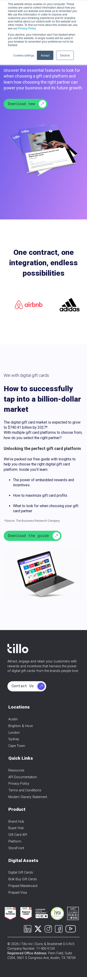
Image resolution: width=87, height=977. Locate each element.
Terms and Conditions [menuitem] (24, 790)
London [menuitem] (14, 733)
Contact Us (24, 685)
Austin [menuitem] (13, 719)
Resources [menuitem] (16, 770)
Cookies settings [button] (23, 55)
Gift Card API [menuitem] (17, 835)
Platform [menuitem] (14, 841)
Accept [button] (45, 55)
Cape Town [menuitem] (16, 746)
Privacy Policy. (27, 28)
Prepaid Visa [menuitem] (17, 893)
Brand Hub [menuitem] (16, 822)
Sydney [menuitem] (13, 739)
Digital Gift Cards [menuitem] (20, 872)
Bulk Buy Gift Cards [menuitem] (22, 879)
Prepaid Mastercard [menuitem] (22, 886)
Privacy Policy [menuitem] (18, 784)
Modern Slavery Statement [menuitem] (27, 797)
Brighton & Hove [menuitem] (20, 726)
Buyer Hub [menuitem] (16, 828)
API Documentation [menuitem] (22, 777)
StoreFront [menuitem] (16, 848)
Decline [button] (65, 55)
